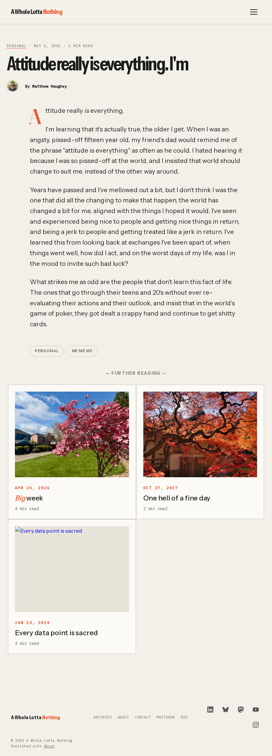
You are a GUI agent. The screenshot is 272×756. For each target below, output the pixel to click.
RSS (184, 717)
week (29, 498)
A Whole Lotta (36, 12)
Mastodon (166, 717)
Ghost (49, 746)
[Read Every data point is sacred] (72, 569)
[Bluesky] (225, 709)
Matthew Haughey (49, 86)
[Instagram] (255, 724)
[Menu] (253, 12)
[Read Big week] (72, 434)
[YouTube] (255, 709)
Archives (103, 717)
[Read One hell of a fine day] (200, 434)
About (123, 717)
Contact (143, 717)
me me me (82, 350)
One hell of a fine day (177, 498)
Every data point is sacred (56, 633)
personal (16, 45)
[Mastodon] (241, 709)
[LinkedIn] (210, 709)
